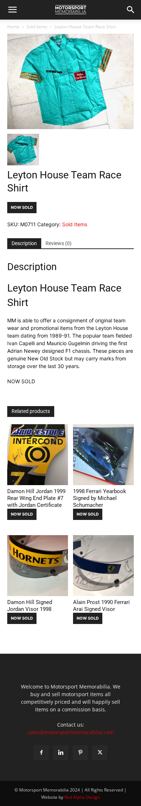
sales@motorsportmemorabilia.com (70, 732)
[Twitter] (100, 752)
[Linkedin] (61, 752)
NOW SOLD (22, 207)
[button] (12, 10)
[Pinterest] (80, 752)
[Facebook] (41, 752)
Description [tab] (24, 243)
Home (13, 27)
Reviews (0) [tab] (59, 243)
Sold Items (36, 27)
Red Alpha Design (82, 797)
